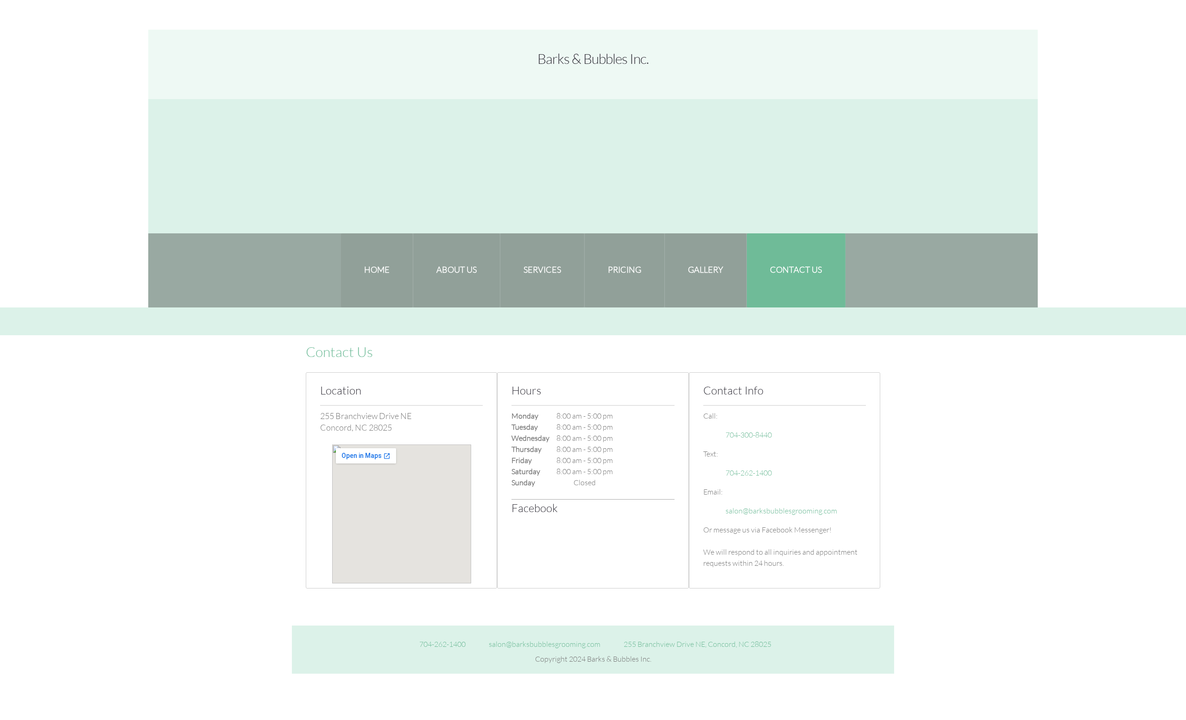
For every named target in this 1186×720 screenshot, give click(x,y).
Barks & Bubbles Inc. (593, 58)
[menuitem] (377, 270)
